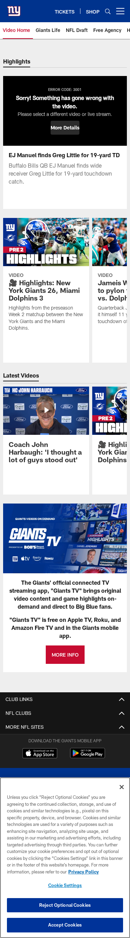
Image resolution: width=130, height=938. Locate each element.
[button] (65, 128)
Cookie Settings (65, 885)
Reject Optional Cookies (65, 905)
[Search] (108, 11)
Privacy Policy (83, 871)
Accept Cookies (65, 925)
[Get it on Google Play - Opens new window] (87, 756)
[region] (65, 857)
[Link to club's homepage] (14, 8)
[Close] (121, 787)
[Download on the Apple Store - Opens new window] (39, 754)
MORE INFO (65, 655)
